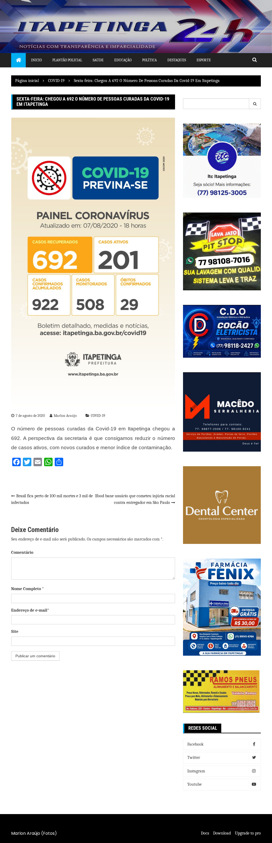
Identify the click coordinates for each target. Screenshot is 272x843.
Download (222, 833)
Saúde (98, 60)
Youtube (194, 784)
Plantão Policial (67, 60)
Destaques (176, 60)
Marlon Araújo (65, 415)
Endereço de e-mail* (30, 610)
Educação (122, 60)
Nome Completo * (27, 588)
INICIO (36, 60)
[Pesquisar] (255, 103)
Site (14, 631)
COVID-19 (98, 415)
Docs (205, 833)
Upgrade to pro (248, 833)
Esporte (204, 60)
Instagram (196, 771)
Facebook (195, 744)
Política (149, 60)
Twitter (193, 757)
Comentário (22, 552)
